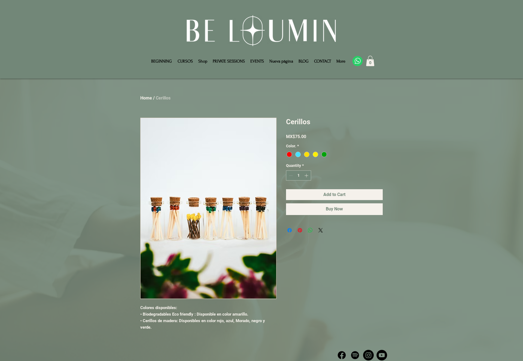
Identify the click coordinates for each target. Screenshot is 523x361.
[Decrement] (290, 175)
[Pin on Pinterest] (300, 230)
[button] (370, 61)
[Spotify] (355, 355)
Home (146, 98)
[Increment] (306, 175)
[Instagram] (368, 355)
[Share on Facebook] (289, 230)
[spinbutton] (298, 175)
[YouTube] (381, 355)
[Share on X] (320, 230)
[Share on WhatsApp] (310, 230)
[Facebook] (341, 355)
